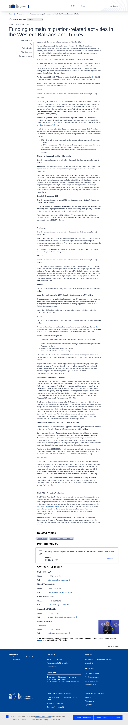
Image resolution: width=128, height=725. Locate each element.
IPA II (91, 77)
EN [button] (74, 6)
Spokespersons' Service (55, 659)
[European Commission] (20, 6)
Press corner (21, 14)
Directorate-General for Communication (98, 659)
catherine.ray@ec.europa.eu (58, 580)
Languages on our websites (94, 693)
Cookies (87, 697)
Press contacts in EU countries (57, 663)
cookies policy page (43, 717)
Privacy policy (89, 701)
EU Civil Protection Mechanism (48, 506)
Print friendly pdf (26, 52)
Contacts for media (25, 56)
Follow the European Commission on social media (62, 698)
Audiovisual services (92, 681)
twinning (49, 145)
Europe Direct (51, 667)
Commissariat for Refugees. (49, 125)
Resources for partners (55, 703)
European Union (90, 685)
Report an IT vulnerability (55, 707)
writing (39, 640)
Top (31, 44)
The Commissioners (92, 677)
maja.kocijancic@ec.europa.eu (59, 592)
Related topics (27, 48)
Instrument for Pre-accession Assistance (75, 59)
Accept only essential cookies (108, 718)
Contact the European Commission (59, 693)
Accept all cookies (83, 718)
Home (10, 14)
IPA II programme (71, 381)
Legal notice (89, 705)
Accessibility (89, 663)
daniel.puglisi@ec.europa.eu (58, 633)
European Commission (93, 673)
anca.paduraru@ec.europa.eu (58, 605)
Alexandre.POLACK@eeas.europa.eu (61, 617)
